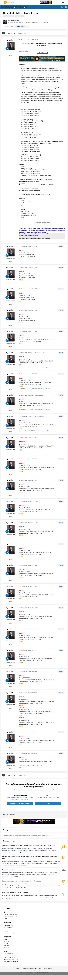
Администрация (8, 927)
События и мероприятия (11, 961)
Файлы (6, 931)
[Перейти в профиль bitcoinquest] (63, 893)
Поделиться (9, 26)
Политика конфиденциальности (31, 968)
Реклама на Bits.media (10, 955)
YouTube (6, 947)
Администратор (8, 953)
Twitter (6, 939)
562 (11, 55)
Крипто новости (8, 910)
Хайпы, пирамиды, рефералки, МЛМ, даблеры (34, 22)
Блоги (5, 918)
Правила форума (9, 925)
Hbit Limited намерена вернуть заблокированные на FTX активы (21, 881)
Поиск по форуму (9, 929)
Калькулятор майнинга (10, 916)
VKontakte (6, 943)
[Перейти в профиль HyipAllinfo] (5, 22)
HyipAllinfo (15, 20)
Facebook (6, 941)
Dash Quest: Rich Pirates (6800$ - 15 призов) (15, 892)
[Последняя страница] (14, 33)
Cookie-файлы (47, 968)
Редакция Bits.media (9, 957)
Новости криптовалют (21, 852)
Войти (48, 803)
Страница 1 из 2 (22, 33)
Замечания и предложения (11, 933)
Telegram (6, 945)
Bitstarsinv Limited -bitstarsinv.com (12, 870)
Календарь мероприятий (11, 914)
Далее (10, 33)
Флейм (16, 876)
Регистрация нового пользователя (20, 803)
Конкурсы (16, 898)
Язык (18, 968)
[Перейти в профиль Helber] (63, 870)
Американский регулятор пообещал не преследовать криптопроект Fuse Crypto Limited (28, 845)
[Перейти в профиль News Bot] (63, 846)
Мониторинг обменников (11, 912)
